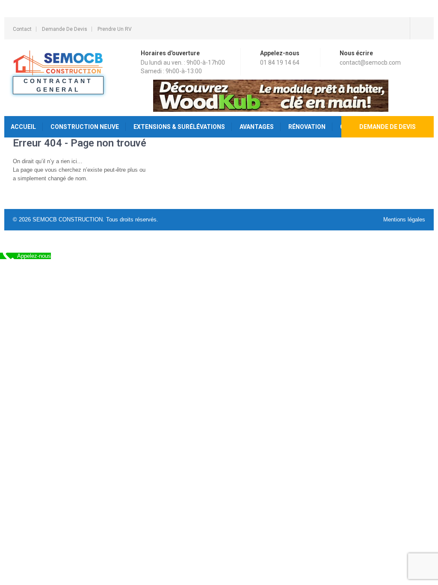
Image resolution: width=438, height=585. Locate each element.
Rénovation (307, 126)
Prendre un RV (115, 29)
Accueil (23, 126)
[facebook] (417, 28)
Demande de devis (387, 126)
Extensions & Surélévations (179, 126)
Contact (22, 29)
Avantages (257, 126)
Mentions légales (404, 219)
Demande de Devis (64, 29)
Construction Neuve (84, 126)
